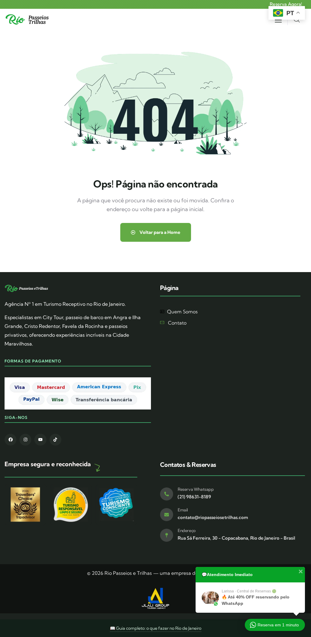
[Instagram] (25, 440)
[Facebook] (10, 440)
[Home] (28, 19)
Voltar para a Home (159, 232)
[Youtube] (40, 440)
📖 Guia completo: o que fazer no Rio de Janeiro (155, 628)
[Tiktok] (55, 440)
